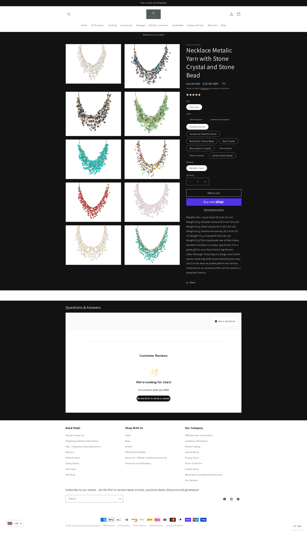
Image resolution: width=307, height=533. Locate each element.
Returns (70, 452)
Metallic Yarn (197, 168)
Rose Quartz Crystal (200, 148)
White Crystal (199, 156)
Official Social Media (135, 452)
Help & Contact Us (75, 435)
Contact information (174, 525)
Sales (128, 435)
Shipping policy (156, 525)
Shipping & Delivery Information (82, 441)
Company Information (196, 441)
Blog (127, 441)
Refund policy (109, 525)
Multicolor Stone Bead (202, 141)
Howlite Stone (197, 126)
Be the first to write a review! (153, 398)
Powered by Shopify (92, 526)
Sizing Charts (72, 463)
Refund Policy (73, 457)
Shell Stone (198, 120)
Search (128, 446)
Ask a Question (226, 321)
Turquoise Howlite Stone (203, 133)
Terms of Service (193, 463)
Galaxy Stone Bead (222, 155)
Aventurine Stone (221, 120)
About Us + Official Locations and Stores (146, 457)
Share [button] (192, 282)
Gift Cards (71, 469)
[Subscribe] (119, 498)
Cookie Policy (192, 469)
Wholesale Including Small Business (203, 474)
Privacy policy (124, 525)
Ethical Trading (192, 446)
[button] (69, 14)
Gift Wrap (70, 474)
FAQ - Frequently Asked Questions (83, 446)
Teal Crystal (228, 141)
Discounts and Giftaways (138, 463)
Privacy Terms (192, 457)
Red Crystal (227, 149)
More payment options (214, 209)
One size (194, 107)
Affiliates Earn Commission (199, 435)
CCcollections (78, 526)
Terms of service (139, 525)
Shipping (205, 88)
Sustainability (192, 452)
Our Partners (191, 480)
